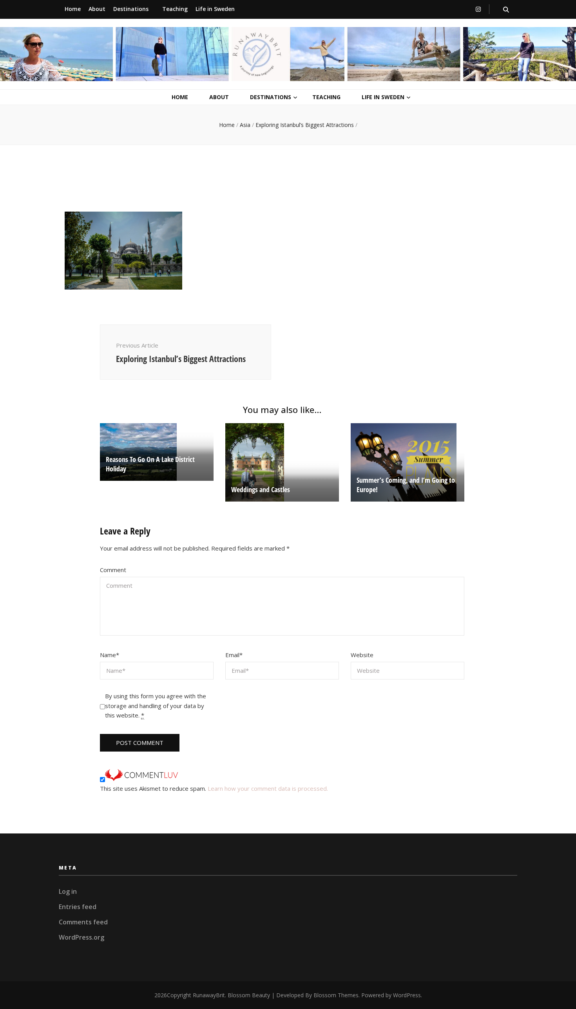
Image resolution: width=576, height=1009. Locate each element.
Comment (113, 570)
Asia (245, 125)
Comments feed (83, 922)
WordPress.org (81, 937)
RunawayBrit (209, 995)
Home (73, 9)
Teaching (175, 9)
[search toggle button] (506, 9)
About (97, 9)
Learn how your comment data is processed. (268, 788)
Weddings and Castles (260, 489)
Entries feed (77, 906)
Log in (68, 891)
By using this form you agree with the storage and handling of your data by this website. (155, 705)
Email (234, 655)
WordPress (407, 995)
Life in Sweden (215, 9)
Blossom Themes (336, 995)
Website (362, 655)
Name (109, 655)
